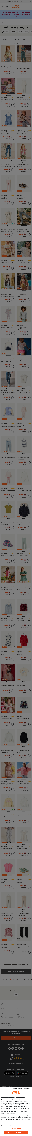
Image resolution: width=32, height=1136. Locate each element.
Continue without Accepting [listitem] (21, 1088)
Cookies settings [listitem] (16, 1129)
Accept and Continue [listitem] (16, 1132)
